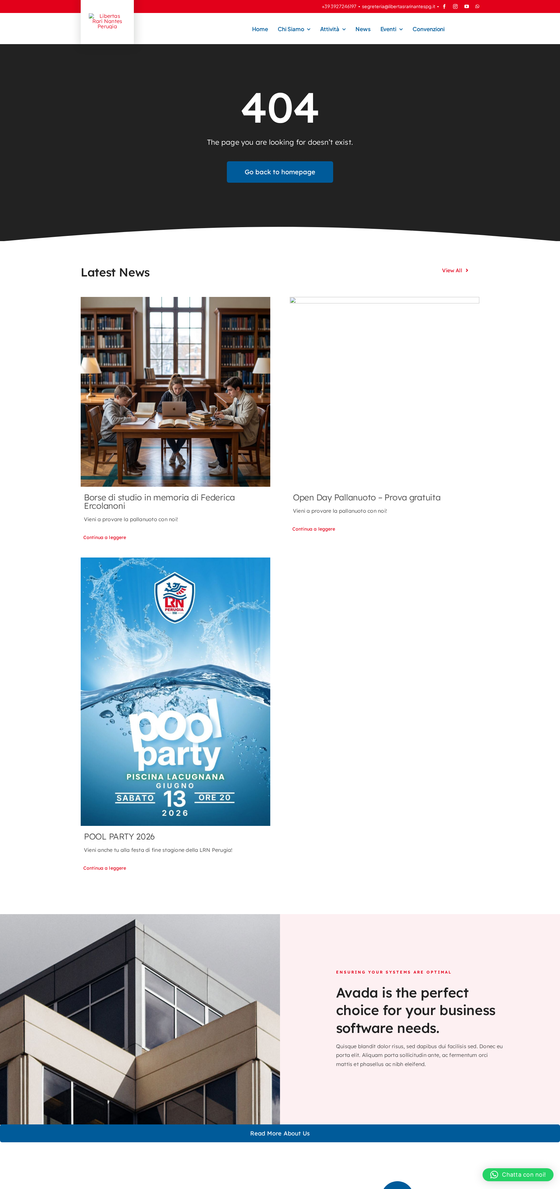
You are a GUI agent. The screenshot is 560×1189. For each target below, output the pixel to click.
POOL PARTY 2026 (119, 836)
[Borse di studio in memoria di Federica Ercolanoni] (175, 392)
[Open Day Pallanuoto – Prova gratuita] (384, 392)
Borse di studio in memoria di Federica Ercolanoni (159, 501)
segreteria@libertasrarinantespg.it (398, 6)
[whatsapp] (477, 6)
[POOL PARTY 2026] (175, 692)
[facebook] (444, 6)
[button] (518, 1174)
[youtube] (466, 6)
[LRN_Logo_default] (107, 16)
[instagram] (455, 6)
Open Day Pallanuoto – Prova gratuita (367, 497)
